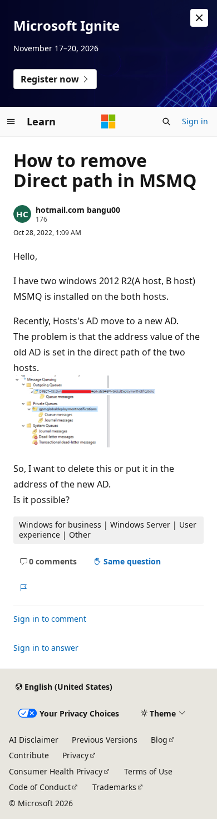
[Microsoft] (108, 121)
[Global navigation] (11, 121)
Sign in (195, 121)
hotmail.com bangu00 (78, 209)
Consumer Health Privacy (55, 771)
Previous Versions (104, 739)
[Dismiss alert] (199, 18)
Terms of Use (148, 771)
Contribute (29, 755)
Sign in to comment (49, 618)
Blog (159, 739)
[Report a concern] (23, 588)
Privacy (75, 755)
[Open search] (166, 121)
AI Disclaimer (33, 739)
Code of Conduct (40, 787)
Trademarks (114, 787)
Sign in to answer (45, 647)
